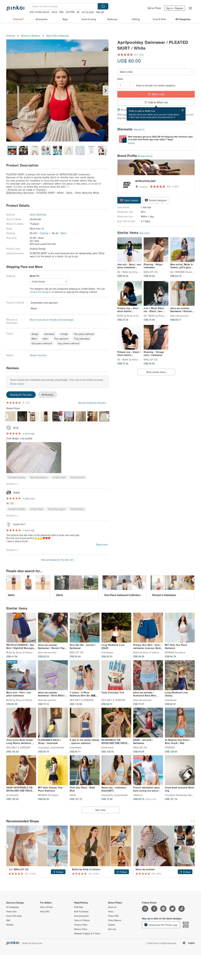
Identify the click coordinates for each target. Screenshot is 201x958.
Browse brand (145, 156)
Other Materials (61, 35)
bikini (45, 338)
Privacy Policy (80, 925)
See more (144, 232)
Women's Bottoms (30, 35)
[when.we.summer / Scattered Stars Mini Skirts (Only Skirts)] (148, 675)
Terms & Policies (82, 920)
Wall (8, 920)
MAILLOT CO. (151, 271)
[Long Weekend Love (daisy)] (180, 675)
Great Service (77, 477)
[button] (129, 200)
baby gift (100, 11)
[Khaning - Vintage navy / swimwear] (156, 337)
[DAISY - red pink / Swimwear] (148, 723)
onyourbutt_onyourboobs (51, 747)
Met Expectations (38, 477)
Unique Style (59, 477)
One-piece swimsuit (42, 343)
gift (78, 11)
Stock (120, 78)
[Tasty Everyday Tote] (116, 675)
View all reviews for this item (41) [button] (57, 559)
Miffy (61, 11)
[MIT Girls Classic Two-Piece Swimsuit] (53, 770)
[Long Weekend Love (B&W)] (116, 627)
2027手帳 (70, 11)
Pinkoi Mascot (114, 920)
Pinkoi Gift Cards (14, 916)
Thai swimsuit (61, 338)
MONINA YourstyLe (185, 271)
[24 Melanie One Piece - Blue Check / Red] (180, 723)
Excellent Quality (16, 477)
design (35, 333)
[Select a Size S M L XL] (156, 72)
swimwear (49, 333)
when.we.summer (179, 315)
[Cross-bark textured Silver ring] (180, 770)
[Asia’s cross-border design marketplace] (15, 8)
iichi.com (112, 929)
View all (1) (139, 129)
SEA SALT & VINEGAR (81, 699)
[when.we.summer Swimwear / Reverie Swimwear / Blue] (182, 293)
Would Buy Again (56, 509)
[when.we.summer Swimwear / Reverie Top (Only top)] (53, 627)
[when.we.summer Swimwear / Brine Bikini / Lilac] (53, 675)
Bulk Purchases (81, 911)
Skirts (49, 35)
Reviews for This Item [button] (21, 394)
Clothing (10, 35)
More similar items (156, 372)
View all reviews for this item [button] (92, 402)
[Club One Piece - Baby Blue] (85, 770)
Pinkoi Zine (11, 911)
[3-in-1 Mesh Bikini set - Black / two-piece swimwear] (156, 293)
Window (9, 925)
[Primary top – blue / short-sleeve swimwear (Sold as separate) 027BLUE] (129, 293)
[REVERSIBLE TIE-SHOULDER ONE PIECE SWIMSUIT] (116, 723)
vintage (64, 333)
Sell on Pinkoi (154, 8)
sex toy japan (88, 11)
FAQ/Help (78, 907)
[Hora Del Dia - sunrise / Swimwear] (85, 627)
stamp (54, 11)
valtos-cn (138, 795)
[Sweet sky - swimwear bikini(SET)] (116, 770)
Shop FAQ (45, 911)
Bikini (34, 338)
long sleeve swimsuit (68, 343)
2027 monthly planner (39, 11)
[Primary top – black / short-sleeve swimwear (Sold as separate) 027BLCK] (129, 337)
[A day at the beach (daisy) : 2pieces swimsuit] (85, 723)
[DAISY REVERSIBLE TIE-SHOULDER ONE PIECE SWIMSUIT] (21, 770)
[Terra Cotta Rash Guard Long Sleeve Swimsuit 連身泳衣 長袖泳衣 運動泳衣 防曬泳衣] (21, 723)
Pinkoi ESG (113, 916)
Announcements (81, 916)
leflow (73, 795)
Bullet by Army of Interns (135, 271)
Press (110, 911)
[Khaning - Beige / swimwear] (156, 249)
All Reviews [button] (47, 394)
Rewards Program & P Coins (87, 933)
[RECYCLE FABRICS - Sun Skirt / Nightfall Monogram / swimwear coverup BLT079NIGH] (21, 627)
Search (103, 6)
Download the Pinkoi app (162, 924)
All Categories (12, 907)
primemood (107, 747)
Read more (101, 544)
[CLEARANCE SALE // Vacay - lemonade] (53, 723)
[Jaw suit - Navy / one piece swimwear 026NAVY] (129, 249)
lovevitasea (107, 652)
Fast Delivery (77, 509)
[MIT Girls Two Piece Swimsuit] (180, 627)
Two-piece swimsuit (84, 333)
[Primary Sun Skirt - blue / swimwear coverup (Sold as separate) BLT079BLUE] (148, 627)
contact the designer (40, 291)
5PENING (170, 747)
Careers (111, 925)
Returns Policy (80, 929)
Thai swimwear (82, 338)
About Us (112, 907)
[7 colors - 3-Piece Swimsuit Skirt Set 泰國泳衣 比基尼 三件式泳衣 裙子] (85, 675)
